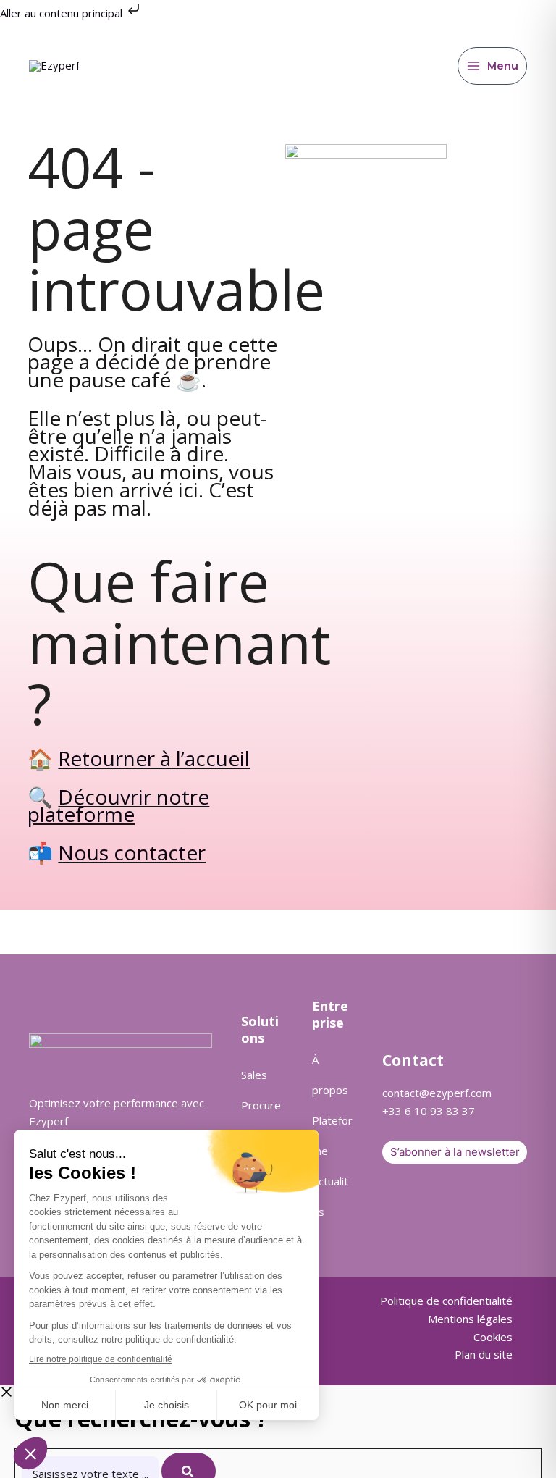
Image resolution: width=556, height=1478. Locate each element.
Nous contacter (132, 852)
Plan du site (484, 1354)
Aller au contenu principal (62, 13)
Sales (254, 1074)
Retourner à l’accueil (154, 758)
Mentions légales (470, 1318)
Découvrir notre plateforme (118, 805)
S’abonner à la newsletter (455, 1152)
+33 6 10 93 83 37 (428, 1111)
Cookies (493, 1337)
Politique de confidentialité (446, 1300)
